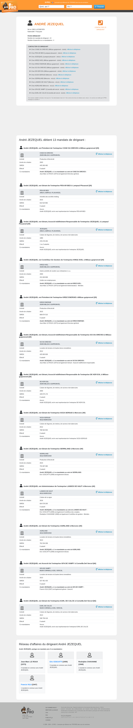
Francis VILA (26, 684)
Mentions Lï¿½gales (52, 710)
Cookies (48, 720)
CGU (47, 712)
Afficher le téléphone (73, 49)
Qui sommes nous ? (51, 707)
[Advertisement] (66, 118)
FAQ (47, 715)
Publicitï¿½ (49, 717)
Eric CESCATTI (56, 662)
